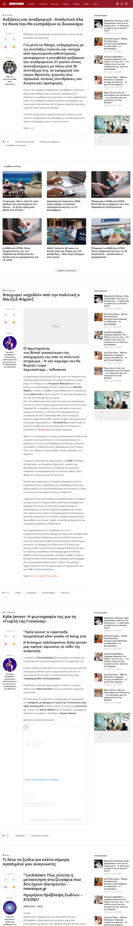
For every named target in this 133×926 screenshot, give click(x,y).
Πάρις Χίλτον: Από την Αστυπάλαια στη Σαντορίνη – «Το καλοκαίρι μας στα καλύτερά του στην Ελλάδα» (116, 97)
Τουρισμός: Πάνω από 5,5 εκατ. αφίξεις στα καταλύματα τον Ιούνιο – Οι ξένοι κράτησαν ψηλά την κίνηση (21, 206)
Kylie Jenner (20, 836)
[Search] (126, 4)
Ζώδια (7, 855)
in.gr (32, 128)
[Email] (14, 47)
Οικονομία (9, 15)
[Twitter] (14, 39)
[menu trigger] (6, 4)
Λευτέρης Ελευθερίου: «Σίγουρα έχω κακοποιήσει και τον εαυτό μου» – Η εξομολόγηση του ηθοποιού (10, 359)
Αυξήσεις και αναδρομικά (50, 142)
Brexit (18, 593)
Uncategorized (10, 290)
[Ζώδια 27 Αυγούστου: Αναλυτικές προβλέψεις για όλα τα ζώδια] (10, 908)
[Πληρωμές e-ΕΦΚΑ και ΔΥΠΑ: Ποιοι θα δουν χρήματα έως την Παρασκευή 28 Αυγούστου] (110, 184)
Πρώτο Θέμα (52, 576)
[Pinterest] (6, 47)
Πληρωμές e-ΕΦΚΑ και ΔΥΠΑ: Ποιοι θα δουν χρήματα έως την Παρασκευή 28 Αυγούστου (110, 204)
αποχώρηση (31, 593)
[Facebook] (6, 39)
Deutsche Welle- (38, 576)
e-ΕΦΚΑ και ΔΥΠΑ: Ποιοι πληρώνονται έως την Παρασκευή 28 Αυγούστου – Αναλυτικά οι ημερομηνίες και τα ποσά (21, 254)
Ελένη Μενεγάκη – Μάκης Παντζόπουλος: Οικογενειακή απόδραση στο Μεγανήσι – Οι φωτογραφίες (115, 43)
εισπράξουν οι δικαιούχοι (16, 145)
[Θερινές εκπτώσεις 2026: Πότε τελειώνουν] (10, 67)
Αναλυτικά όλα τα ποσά (25, 142)
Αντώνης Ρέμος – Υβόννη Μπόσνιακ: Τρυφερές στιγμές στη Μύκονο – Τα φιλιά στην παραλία (115, 81)
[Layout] (16, 4)
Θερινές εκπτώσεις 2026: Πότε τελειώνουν (9, 80)
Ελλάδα (9, 195)
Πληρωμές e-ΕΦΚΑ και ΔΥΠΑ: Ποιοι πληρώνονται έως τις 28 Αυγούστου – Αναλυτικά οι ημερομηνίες (109, 253)
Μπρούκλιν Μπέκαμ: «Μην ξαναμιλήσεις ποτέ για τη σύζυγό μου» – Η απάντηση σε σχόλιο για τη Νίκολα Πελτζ (116, 25)
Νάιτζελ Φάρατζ (49, 593)
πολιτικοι (65, 593)
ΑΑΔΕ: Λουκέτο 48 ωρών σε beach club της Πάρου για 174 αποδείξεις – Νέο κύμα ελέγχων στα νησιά (66, 253)
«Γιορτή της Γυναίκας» (40, 836)
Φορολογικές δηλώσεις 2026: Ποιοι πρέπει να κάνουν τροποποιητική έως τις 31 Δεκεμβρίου (64, 206)
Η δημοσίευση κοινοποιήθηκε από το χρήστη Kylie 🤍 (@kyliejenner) (55, 820)
